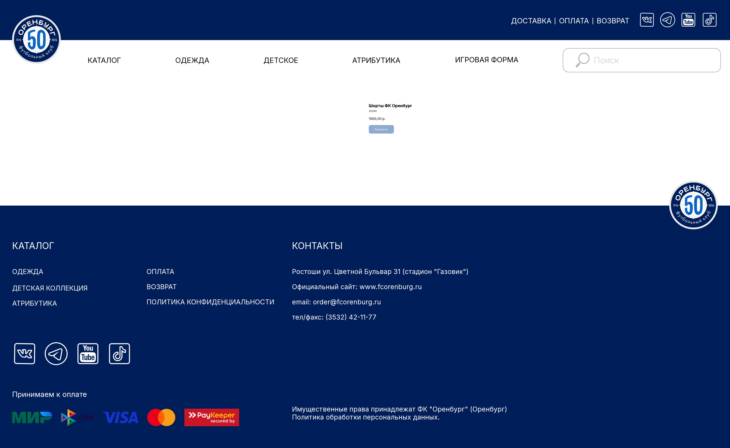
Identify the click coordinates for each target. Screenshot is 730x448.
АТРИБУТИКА (376, 60)
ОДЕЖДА (192, 60)
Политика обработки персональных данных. (366, 417)
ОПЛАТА (574, 20)
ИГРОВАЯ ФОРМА (486, 59)
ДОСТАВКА (531, 20)
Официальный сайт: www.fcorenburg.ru (357, 287)
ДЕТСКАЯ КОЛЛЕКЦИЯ (50, 288)
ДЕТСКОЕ (280, 60)
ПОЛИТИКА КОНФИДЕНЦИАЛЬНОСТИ (210, 302)
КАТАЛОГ (104, 60)
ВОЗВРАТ (613, 20)
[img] (647, 19)
